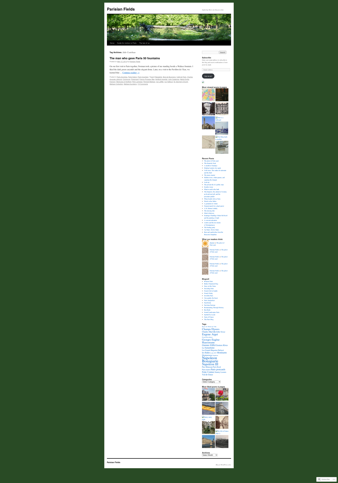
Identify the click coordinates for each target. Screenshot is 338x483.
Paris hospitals (143, 77)
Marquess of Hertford (123, 82)
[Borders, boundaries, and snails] (208, 95)
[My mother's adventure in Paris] (221, 442)
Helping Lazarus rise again (212, 168)
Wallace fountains (130, 84)
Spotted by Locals (209, 315)
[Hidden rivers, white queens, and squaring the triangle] (221, 422)
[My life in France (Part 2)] (221, 408)
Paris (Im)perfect (209, 300)
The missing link (209, 211)
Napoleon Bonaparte (210, 359)
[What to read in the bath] (208, 408)
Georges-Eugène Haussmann (211, 341)
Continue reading (130, 72)
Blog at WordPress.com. (223, 465)
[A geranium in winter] (221, 394)
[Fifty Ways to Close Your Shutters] (221, 147)
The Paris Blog (208, 319)
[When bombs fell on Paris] (208, 123)
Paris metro (206, 369)
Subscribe (206, 57)
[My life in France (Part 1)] (221, 432)
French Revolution (207, 337)
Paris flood (217, 367)
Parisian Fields (121, 9)
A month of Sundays (210, 165)
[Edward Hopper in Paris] (221, 95)
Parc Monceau (207, 367)
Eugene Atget (210, 334)
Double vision (208, 187)
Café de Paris (181, 77)
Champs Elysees (210, 329)
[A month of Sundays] (208, 394)
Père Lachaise (137, 82)
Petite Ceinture (208, 372)
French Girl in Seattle (210, 291)
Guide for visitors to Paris (127, 43)
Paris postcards (218, 369)
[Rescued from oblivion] (208, 428)
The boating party (209, 227)
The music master (209, 175)
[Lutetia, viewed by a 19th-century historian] (208, 142)
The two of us (144, 43)
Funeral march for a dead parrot (214, 206)
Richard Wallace (149, 82)
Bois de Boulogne (169, 77)
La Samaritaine (208, 347)
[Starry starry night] (208, 418)
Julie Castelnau (173, 79)
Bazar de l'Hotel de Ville (209, 327)
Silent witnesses (209, 213)
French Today (208, 293)
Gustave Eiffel (208, 345)
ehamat (212, 243)
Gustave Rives (222, 345)
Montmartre (222, 352)
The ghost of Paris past (211, 161)
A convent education (210, 220)
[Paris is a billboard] (221, 118)
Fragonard (135, 79)
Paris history (132, 77)
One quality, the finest (211, 298)
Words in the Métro (210, 201)
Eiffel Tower (220, 332)
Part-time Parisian (209, 305)
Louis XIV (213, 353)
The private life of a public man (214, 184)
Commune (126, 79)
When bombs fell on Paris (212, 199)
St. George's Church (181, 82)
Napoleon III (210, 364)
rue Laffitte (160, 82)
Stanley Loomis (220, 372)
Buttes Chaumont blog (211, 284)
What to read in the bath (211, 189)
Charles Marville (209, 331)
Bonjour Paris (208, 281)
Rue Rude (207, 310)
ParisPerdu (207, 303)
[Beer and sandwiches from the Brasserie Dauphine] (208, 442)
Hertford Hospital (161, 79)
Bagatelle (158, 77)
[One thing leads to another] (221, 138)
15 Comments (143, 84)
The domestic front (210, 163)
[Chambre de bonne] (208, 109)
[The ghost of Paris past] (221, 128)
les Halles (206, 352)
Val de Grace (207, 374)
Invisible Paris (208, 295)
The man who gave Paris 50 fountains (135, 58)
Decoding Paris (209, 288)
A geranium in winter (211, 203)
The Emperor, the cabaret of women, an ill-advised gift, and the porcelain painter (215, 194)
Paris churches (122, 77)
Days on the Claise (210, 286)
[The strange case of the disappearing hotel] (221, 109)
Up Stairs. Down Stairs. (211, 230)
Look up (206, 182)
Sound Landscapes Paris (211, 312)
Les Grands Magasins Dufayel (213, 350)
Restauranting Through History (214, 307)
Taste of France (209, 317)
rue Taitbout (168, 82)
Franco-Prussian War (146, 79)
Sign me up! (208, 76)
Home (112, 43)
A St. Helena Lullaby (210, 208)
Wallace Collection (116, 84)
